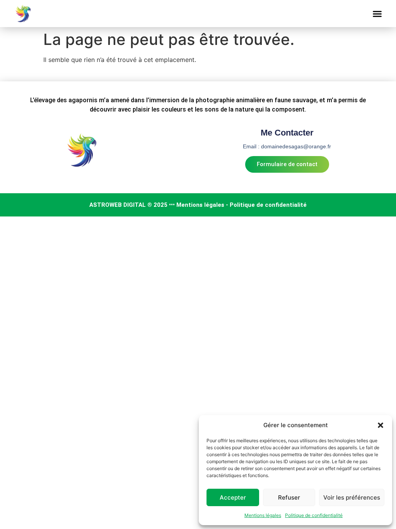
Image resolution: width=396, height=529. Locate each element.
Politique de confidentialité (314, 515)
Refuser (289, 497)
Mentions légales (262, 515)
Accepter (233, 497)
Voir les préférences (351, 497)
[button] (380, 425)
